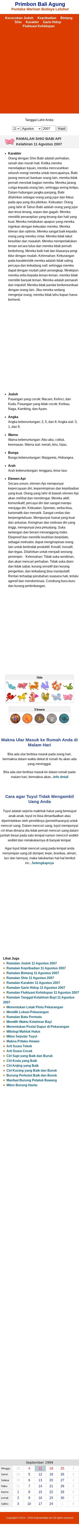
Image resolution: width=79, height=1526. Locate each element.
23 (51, 1498)
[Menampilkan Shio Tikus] (11, 689)
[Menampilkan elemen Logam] (52, 722)
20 (51, 1480)
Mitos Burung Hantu (21, 1085)
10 (29, 1503)
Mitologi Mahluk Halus (23, 1031)
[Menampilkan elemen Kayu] (15, 722)
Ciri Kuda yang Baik (21, 1060)
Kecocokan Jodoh (19, 18)
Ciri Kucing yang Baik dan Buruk (31, 1070)
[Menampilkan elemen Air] (64, 722)
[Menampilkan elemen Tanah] (39, 722)
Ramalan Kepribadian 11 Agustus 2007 (36, 968)
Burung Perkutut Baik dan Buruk (31, 1075)
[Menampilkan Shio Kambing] (22, 701)
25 (62, 1468)
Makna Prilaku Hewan (23, 1041)
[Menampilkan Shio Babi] (68, 701)
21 (51, 1486)
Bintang (66, 18)
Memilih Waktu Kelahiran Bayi (29, 1021)
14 (40, 1486)
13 (40, 1480)
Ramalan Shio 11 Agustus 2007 (30, 978)
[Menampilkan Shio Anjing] (56, 701)
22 (51, 1492)
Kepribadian (46, 18)
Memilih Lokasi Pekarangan (27, 1012)
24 (51, 1503)
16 (40, 1498)
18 (51, 1468)
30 (62, 1498)
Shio (18, 22)
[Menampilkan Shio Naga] (56, 689)
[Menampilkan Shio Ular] (68, 689)
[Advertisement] (39, 69)
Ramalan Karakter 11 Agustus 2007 (33, 983)
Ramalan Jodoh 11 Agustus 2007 (31, 963)
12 (40, 1474)
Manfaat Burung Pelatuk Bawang (31, 1080)
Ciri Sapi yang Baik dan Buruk (29, 1056)
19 (51, 1474)
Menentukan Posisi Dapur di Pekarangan (37, 1026)
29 (62, 1492)
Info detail (60, 777)
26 (62, 1474)
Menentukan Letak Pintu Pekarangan (34, 1007)
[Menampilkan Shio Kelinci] (45, 689)
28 (62, 1486)
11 (40, 1468)
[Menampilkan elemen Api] (27, 722)
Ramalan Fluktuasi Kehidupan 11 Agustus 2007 (42, 992)
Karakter (32, 22)
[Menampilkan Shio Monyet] (34, 701)
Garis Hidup (52, 22)
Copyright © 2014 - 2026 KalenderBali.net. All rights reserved (39, 1517)
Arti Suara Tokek (19, 1046)
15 (40, 1492)
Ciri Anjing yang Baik (22, 1065)
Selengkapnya (43, 863)
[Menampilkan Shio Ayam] (45, 701)
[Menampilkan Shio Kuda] (11, 701)
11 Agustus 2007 (48, 144)
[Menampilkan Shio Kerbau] (22, 689)
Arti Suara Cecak (19, 1051)
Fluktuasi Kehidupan (39, 26)
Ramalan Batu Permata (24, 1017)
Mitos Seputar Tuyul (21, 1036)
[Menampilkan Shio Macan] (34, 689)
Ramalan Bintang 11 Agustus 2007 (32, 973)
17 (40, 1503)
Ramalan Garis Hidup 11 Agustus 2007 (35, 987)
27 (62, 1480)
